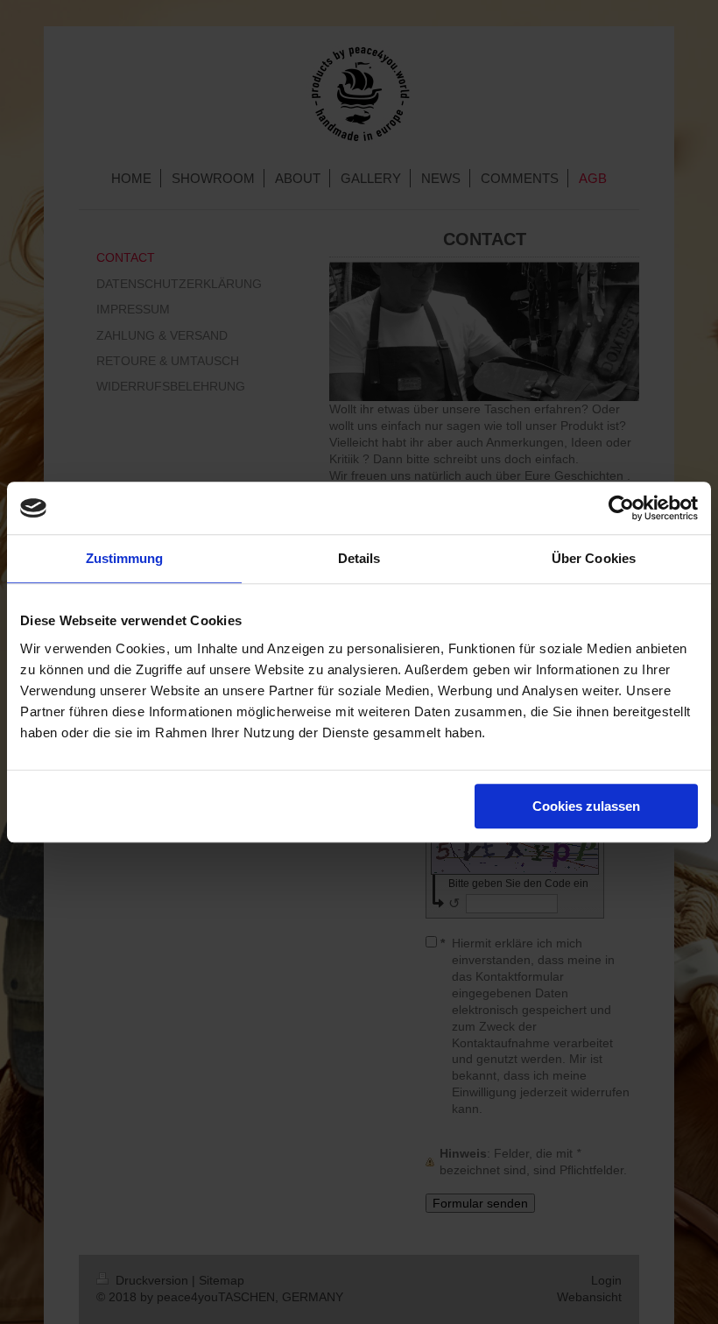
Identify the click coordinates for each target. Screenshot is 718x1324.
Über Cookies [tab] (594, 558)
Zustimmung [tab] (125, 558)
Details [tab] (359, 558)
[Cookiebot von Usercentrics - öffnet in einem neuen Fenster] (621, 508)
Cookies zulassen (586, 806)
